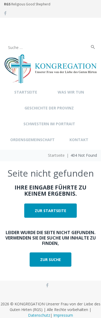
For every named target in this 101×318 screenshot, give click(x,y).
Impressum (63, 315)
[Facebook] (5, 13)
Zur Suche (50, 259)
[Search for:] (46, 36)
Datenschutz (39, 315)
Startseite (56, 155)
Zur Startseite (50, 210)
